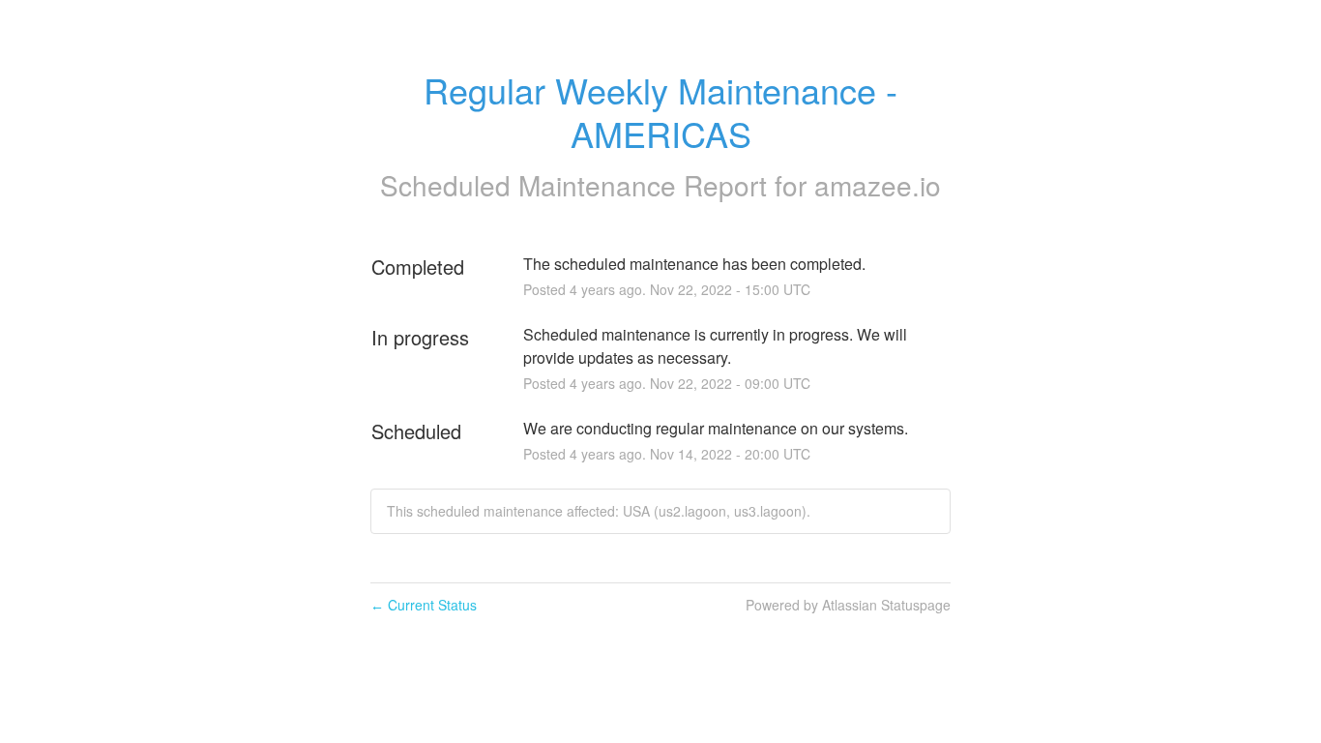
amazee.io (877, 184)
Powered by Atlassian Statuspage (848, 604)
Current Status (423, 604)
